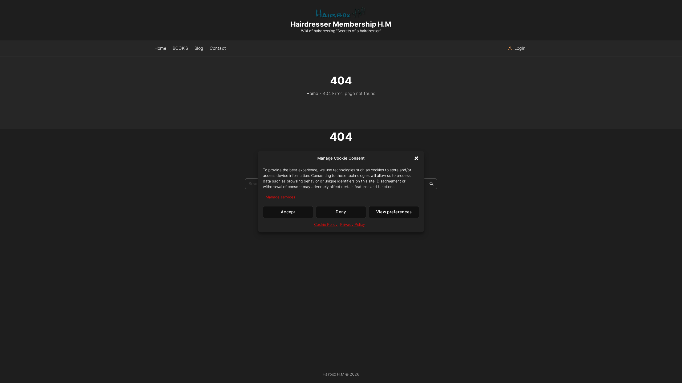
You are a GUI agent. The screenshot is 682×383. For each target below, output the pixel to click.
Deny (341, 212)
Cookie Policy (326, 224)
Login (519, 48)
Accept (288, 212)
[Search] (431, 183)
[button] (416, 158)
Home (312, 93)
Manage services (280, 197)
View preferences (394, 212)
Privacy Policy (352, 224)
